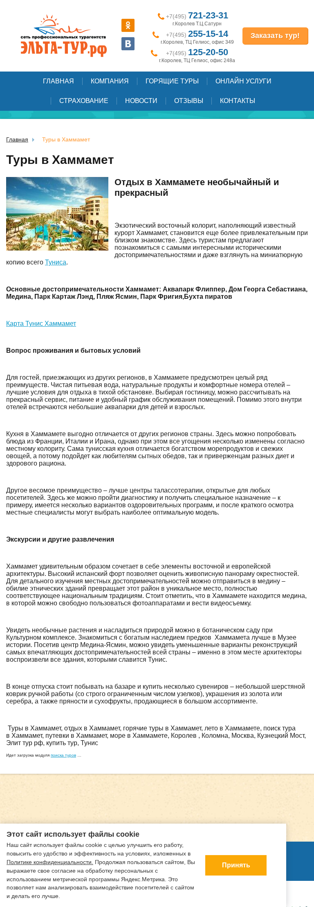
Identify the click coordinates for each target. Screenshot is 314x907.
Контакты (237, 100)
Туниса (55, 262)
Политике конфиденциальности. (50, 862)
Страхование (83, 100)
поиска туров (63, 755)
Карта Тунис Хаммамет (41, 323)
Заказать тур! (275, 35)
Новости (141, 100)
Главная (58, 81)
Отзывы (188, 100)
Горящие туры (172, 81)
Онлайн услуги (243, 81)
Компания (110, 81)
